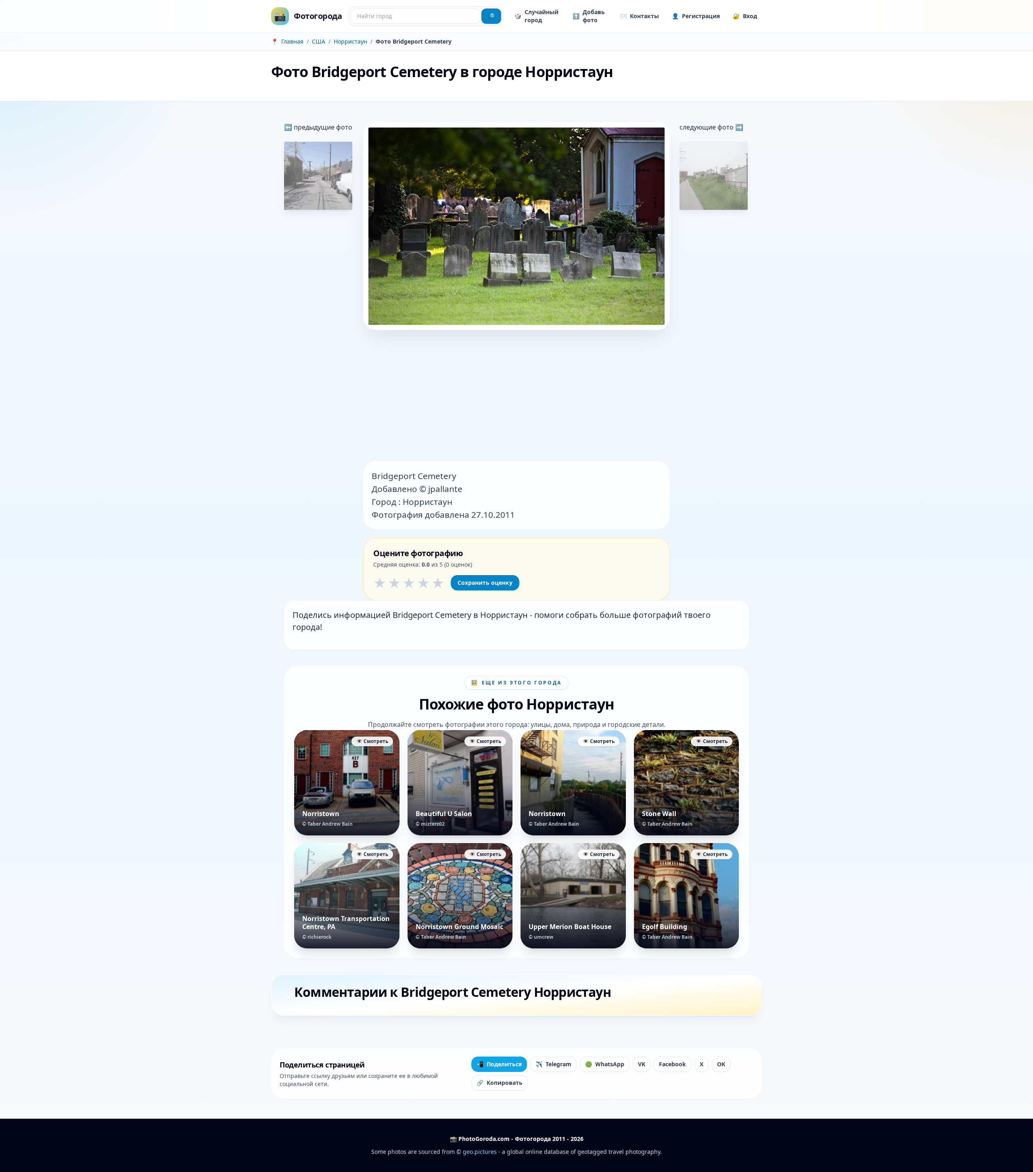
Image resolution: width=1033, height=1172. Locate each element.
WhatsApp (604, 1064)
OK (721, 1064)
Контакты (639, 16)
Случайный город (536, 16)
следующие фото (707, 127)
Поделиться (499, 1064)
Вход (745, 16)
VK (641, 1064)
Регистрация (696, 16)
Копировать (500, 1082)
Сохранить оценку (485, 582)
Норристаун (350, 41)
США (318, 41)
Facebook (672, 1064)
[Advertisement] (516, 396)
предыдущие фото (322, 127)
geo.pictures (480, 1151)
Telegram (553, 1064)
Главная (292, 41)
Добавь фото (589, 16)
